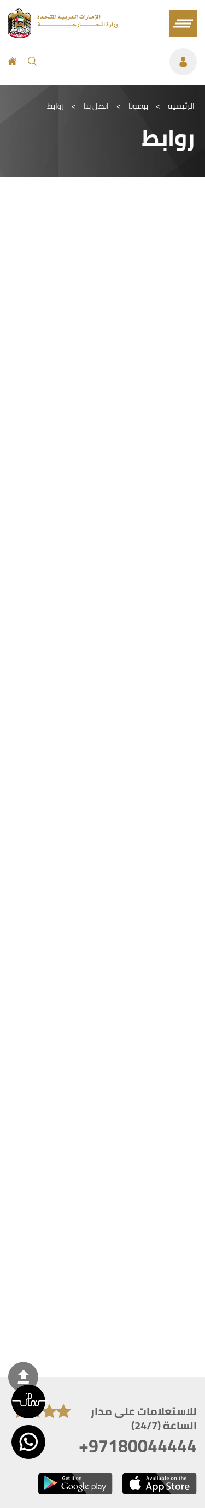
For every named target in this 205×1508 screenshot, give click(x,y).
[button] (28, 1401)
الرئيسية (181, 106)
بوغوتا (138, 106)
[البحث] (32, 61)
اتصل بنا (96, 106)
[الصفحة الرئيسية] (12, 61)
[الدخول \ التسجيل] (122, 61)
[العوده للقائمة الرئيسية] (63, 35)
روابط (55, 106)
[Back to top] (23, 1377)
